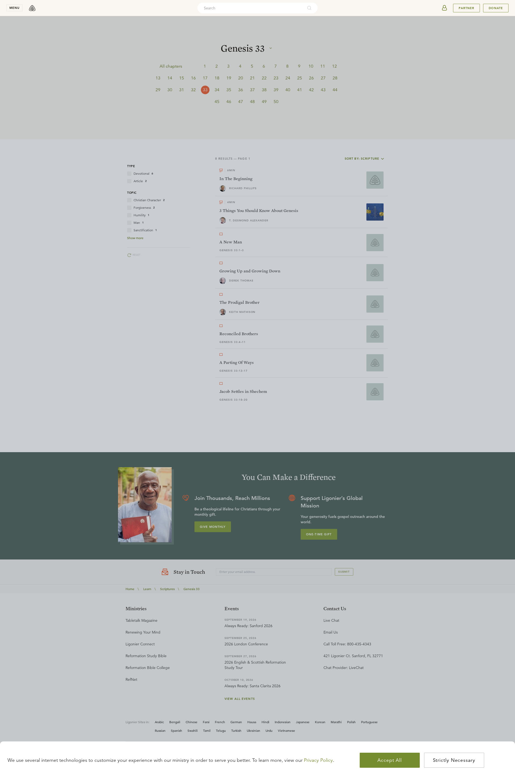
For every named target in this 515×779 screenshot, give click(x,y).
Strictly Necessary (454, 760)
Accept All (389, 760)
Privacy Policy (318, 760)
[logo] (32, 8)
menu (14, 8)
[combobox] (250, 8)
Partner (466, 8)
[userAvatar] (444, 8)
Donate (496, 8)
